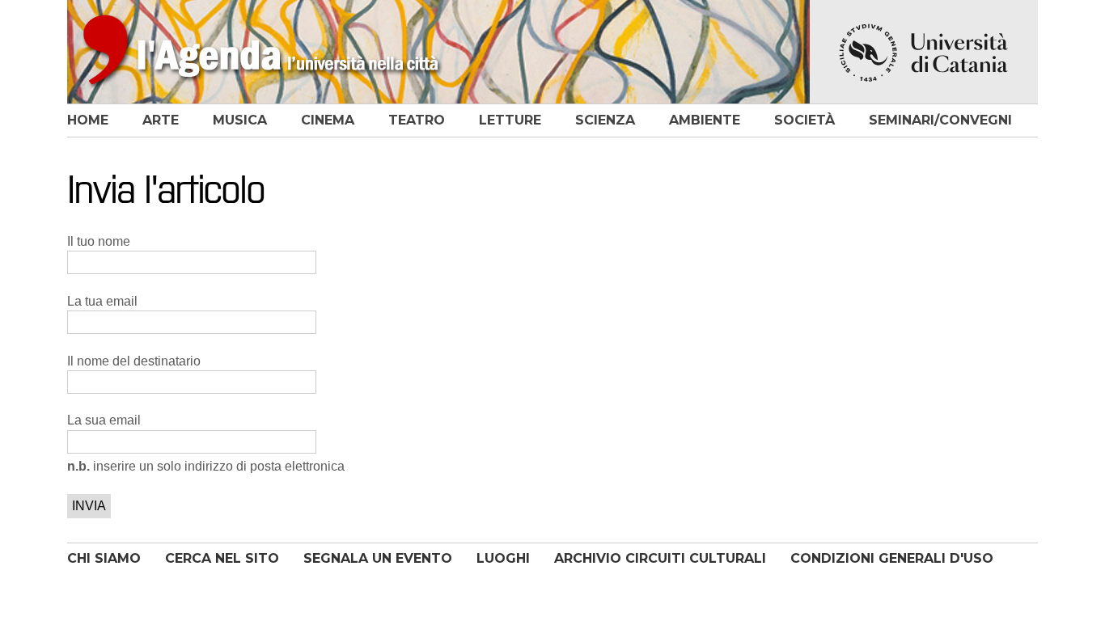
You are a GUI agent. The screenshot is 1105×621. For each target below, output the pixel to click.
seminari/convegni (940, 120)
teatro (416, 120)
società (804, 120)
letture (510, 120)
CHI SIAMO (104, 558)
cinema (327, 120)
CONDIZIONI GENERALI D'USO (891, 558)
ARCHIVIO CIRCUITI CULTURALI (660, 558)
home (87, 120)
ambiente (704, 120)
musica (240, 120)
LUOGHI (503, 558)
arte (160, 120)
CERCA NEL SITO (222, 558)
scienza (605, 120)
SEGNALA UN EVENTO (377, 558)
